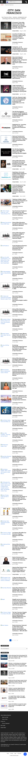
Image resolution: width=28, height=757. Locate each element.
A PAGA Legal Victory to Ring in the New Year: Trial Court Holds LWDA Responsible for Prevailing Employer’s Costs (19, 409)
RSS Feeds (3, 725)
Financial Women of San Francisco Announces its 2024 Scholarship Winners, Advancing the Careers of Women (19, 372)
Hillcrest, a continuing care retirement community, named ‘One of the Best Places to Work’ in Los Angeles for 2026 (17, 665)
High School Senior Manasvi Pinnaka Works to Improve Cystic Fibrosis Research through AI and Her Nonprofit (19, 497)
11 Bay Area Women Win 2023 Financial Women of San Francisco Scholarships (19, 579)
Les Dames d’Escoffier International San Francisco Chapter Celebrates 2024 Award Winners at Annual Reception (18, 260)
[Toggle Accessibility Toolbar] (25, 754)
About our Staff (5, 717)
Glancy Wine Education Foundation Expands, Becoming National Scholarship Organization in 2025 (19, 285)
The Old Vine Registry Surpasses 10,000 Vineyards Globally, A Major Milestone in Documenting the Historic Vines (19, 114)
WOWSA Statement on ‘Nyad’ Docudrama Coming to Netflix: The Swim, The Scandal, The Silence (19, 523)
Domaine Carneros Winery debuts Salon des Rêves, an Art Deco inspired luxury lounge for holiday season (19, 335)
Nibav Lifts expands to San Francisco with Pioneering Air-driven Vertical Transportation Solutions (19, 398)
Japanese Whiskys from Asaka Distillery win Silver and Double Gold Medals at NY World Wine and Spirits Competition (19, 510)
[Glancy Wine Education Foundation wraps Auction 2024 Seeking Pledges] (6, 312)
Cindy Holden (15, 30)
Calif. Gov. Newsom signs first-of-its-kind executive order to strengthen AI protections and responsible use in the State (19, 101)
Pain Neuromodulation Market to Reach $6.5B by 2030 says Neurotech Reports (19, 273)
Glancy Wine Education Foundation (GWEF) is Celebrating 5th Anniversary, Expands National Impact (18, 235)
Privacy (11, 753)
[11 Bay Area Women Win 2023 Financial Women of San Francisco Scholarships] (6, 579)
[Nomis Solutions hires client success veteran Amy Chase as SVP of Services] (6, 561)
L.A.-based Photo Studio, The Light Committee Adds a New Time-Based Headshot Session (16, 697)
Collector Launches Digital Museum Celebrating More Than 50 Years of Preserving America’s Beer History (16, 689)
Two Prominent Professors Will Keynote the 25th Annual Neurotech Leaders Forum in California (19, 213)
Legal (15, 753)
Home (2, 4)
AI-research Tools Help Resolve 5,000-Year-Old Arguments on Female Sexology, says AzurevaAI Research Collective (19, 25)
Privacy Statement (5, 723)
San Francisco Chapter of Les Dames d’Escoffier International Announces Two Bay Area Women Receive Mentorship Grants (19, 422)
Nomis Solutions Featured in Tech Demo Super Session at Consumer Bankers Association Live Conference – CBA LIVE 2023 (19, 628)
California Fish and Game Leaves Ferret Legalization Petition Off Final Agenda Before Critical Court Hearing (17, 682)
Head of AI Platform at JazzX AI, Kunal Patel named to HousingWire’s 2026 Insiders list (17, 705)
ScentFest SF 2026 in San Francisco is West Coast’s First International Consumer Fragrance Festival (19, 36)
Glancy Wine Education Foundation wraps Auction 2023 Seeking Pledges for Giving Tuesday (19, 435)
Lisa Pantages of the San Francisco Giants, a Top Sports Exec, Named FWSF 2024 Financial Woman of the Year (19, 385)
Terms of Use (4, 719)
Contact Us (3, 721)
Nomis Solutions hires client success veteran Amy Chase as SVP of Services (19, 558)
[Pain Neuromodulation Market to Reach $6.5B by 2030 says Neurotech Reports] (6, 273)
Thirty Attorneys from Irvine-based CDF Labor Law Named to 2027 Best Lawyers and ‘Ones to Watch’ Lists (17, 657)
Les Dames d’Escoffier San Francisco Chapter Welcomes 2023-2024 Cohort (19, 535)
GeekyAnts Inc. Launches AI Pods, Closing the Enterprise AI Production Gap (19, 126)
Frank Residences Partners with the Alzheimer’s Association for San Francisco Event (19, 248)
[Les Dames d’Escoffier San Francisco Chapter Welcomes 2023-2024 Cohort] (6, 533)
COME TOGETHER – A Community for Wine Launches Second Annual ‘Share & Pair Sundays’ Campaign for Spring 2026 (19, 88)
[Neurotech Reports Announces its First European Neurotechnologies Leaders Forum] (6, 297)
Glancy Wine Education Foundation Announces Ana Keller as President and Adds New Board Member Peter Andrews (19, 546)
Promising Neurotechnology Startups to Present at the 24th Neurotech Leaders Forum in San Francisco (19, 347)
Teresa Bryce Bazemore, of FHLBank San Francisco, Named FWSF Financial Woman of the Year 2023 (19, 590)
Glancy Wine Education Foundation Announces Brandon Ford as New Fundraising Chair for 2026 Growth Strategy (19, 163)
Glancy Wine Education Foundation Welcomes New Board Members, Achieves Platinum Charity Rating (19, 360)
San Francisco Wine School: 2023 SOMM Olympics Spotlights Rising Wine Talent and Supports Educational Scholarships (19, 484)
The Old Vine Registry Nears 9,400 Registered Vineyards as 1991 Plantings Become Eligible (19, 151)
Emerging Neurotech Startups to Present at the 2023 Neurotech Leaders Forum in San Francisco (19, 447)
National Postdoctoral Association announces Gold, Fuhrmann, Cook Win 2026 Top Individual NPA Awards (19, 138)
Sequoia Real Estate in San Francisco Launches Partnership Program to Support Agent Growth (19, 569)
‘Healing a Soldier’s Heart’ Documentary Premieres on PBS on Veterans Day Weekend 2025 (19, 201)
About (8, 753)
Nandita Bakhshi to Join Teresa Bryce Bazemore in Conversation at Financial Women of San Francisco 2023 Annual (19, 459)
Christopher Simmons (17, 42)
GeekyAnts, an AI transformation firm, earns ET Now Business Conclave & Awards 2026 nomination (19, 49)
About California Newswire (6, 715)
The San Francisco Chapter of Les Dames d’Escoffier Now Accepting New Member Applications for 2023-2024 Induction (19, 615)
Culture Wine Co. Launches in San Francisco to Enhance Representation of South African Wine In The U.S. (19, 471)
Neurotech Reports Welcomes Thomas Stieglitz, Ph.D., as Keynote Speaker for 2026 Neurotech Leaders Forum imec (19, 60)
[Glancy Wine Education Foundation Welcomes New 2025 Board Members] (6, 223)
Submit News (3, 727)
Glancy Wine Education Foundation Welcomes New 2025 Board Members (19, 224)
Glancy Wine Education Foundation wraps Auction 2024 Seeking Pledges (19, 310)
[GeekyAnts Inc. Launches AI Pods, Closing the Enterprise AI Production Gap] (6, 128)
